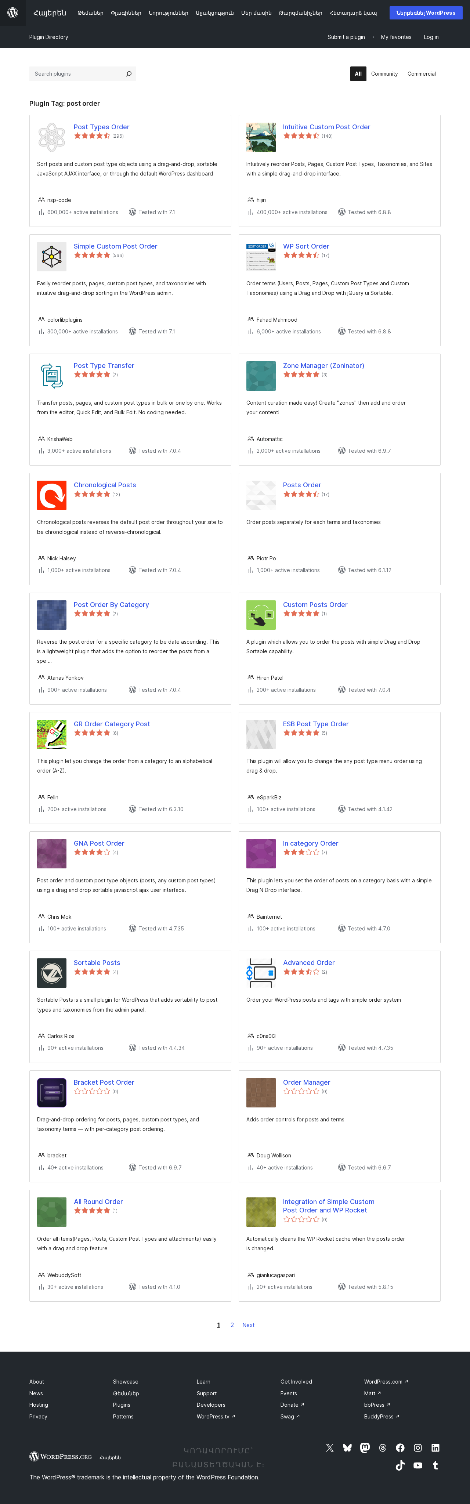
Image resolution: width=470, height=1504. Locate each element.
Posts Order (302, 485)
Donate (293, 1405)
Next (248, 1325)
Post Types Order (102, 127)
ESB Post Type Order (316, 724)
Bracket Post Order (104, 1082)
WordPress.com (386, 1381)
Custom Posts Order (315, 604)
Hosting (38, 1405)
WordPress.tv (216, 1416)
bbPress (377, 1405)
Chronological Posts (105, 485)
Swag (290, 1416)
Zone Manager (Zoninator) (324, 365)
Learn (203, 1381)
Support (207, 1393)
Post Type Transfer (104, 365)
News (36, 1393)
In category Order (311, 843)
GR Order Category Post (112, 724)
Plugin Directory (48, 37)
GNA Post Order (99, 843)
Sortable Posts (97, 962)
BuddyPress (382, 1416)
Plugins (121, 1405)
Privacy (38, 1416)
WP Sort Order (306, 246)
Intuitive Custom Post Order (326, 127)
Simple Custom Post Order (116, 246)
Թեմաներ (126, 1393)
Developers (211, 1405)
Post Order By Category (111, 604)
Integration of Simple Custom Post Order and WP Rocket (329, 1206)
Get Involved (296, 1381)
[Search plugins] (129, 73)
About (36, 1381)
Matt (373, 1393)
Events (289, 1393)
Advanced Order (309, 962)
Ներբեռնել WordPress (426, 13)
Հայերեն (110, 1457)
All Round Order (98, 1201)
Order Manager (306, 1082)
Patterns (123, 1416)
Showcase (125, 1381)
